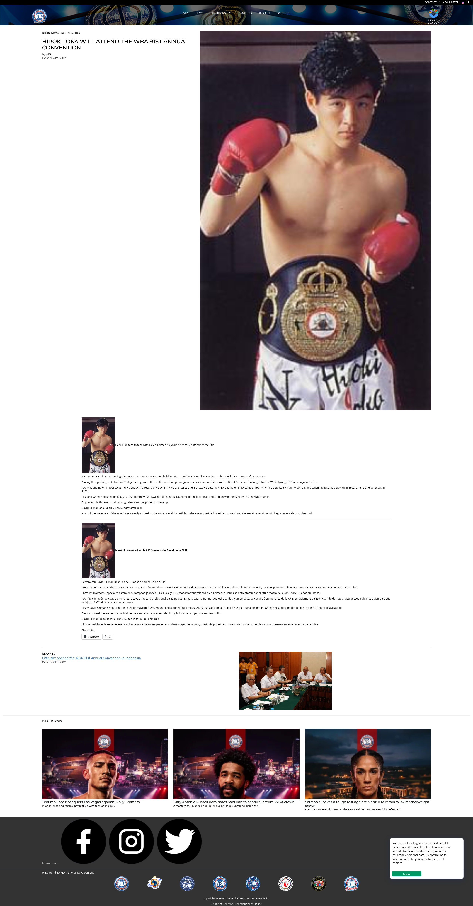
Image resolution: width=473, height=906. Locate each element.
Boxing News (50, 33)
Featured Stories (69, 33)
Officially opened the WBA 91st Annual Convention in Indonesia (91, 658)
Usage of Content (222, 904)
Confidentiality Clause (248, 904)
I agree (406, 873)
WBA (49, 54)
